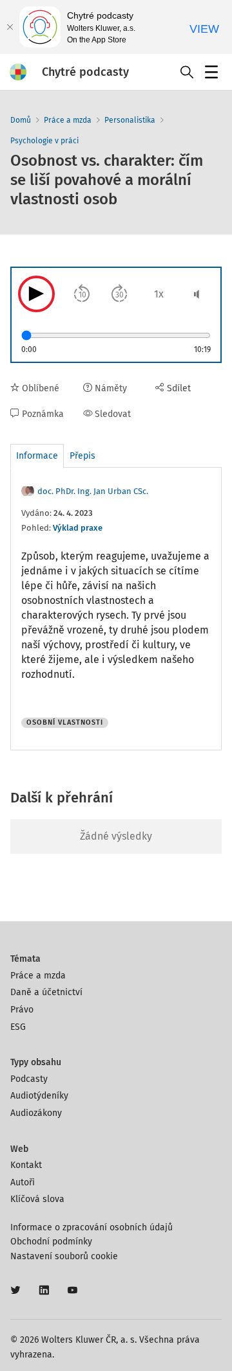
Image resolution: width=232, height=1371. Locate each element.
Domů (20, 120)
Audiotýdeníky (39, 1095)
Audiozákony (36, 1113)
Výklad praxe (77, 528)
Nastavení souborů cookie (64, 1256)
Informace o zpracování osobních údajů (91, 1227)
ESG (18, 1027)
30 (119, 294)
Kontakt (26, 1165)
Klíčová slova (37, 1199)
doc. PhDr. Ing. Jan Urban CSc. (92, 491)
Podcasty (29, 1079)
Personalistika (129, 120)
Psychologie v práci (44, 140)
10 (82, 294)
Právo (22, 1009)
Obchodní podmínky (51, 1241)
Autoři (22, 1182)
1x (159, 294)
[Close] (10, 27)
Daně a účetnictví (46, 992)
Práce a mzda (68, 120)
